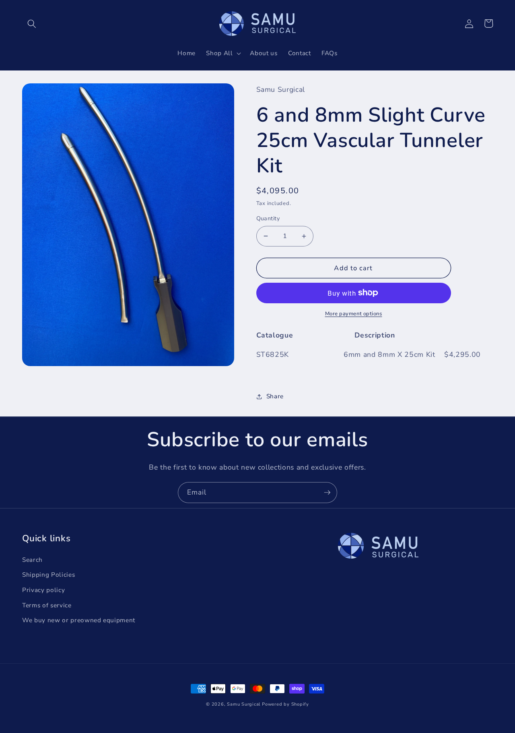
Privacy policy (43, 590)
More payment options (353, 313)
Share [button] (275, 396)
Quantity (268, 218)
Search (32, 559)
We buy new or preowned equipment (78, 620)
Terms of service (47, 605)
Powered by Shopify (285, 704)
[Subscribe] (327, 492)
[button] (31, 23)
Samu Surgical (243, 704)
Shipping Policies (48, 574)
